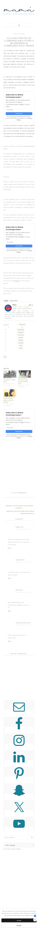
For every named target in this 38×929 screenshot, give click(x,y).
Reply (9, 548)
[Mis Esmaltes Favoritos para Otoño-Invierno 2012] (24, 374)
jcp (16, 281)
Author (6, 300)
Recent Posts (14, 300)
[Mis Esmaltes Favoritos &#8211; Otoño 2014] (10, 374)
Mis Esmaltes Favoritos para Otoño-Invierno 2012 (23, 380)
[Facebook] (30, 305)
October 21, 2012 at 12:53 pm (23, 592)
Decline (19, 925)
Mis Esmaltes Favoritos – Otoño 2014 (10, 379)
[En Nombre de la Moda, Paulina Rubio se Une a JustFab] (10, 392)
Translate (18, 849)
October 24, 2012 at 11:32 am (23, 625)
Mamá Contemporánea (19, 11)
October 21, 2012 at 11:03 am (23, 562)
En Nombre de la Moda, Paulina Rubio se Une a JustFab (9, 399)
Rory (14, 305)
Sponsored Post (22, 493)
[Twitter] (32, 305)
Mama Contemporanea (25, 308)
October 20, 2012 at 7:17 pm (23, 529)
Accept (19, 920)
